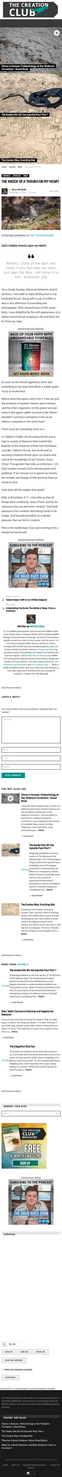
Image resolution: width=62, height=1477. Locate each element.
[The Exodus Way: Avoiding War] (31, 141)
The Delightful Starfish (22, 1047)
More (42, 830)
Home (5, 1465)
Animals (23, 964)
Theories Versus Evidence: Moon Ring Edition (24, 1440)
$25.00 (8, 1352)
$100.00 (41, 1352)
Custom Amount (14, 1360)
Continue (10, 1377)
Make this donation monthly (18, 1370)
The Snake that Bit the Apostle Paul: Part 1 (41, 846)
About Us (15, 1465)
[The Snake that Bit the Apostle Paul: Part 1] (31, 96)
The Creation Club (40, 664)
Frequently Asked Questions (34, 1465)
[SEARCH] (58, 23)
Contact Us (54, 1465)
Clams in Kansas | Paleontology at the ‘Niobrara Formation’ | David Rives (40, 798)
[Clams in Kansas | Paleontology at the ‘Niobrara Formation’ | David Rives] (31, 50)
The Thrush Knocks (41, 235)
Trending (25, 869)
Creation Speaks (45, 649)
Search (57, 1114)
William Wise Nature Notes (33, 655)
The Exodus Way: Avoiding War (38, 905)
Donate (31, 1468)
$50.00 (24, 1352)
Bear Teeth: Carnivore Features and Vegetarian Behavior (28, 1013)
